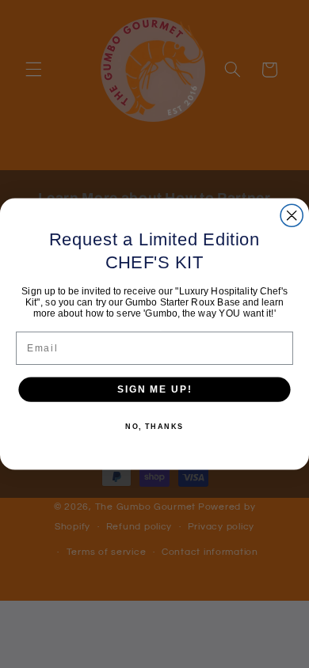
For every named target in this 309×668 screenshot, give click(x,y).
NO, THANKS (154, 427)
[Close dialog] (291, 215)
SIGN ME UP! (154, 389)
